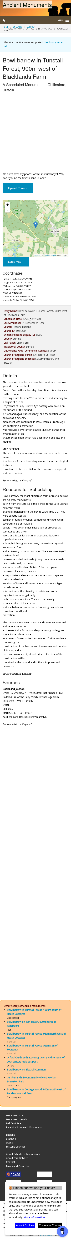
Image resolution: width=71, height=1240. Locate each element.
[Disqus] (35, 855)
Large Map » (15, 262)
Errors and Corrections (19, 1166)
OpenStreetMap (50, 255)
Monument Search (16, 1119)
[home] (26, 20)
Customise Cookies (50, 1225)
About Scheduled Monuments (23, 1154)
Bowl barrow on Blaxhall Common (26, 1069)
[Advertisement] (35, 133)
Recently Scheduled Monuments (24, 1127)
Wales (9, 1142)
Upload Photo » (17, 188)
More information (34, 1217)
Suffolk (31, 27)
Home (5, 27)
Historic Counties (16, 1146)
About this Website (17, 1158)
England (17, 27)
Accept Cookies (25, 1225)
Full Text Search (15, 1123)
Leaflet (37, 255)
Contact (10, 1162)
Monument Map (15, 1115)
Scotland (11, 1138)
